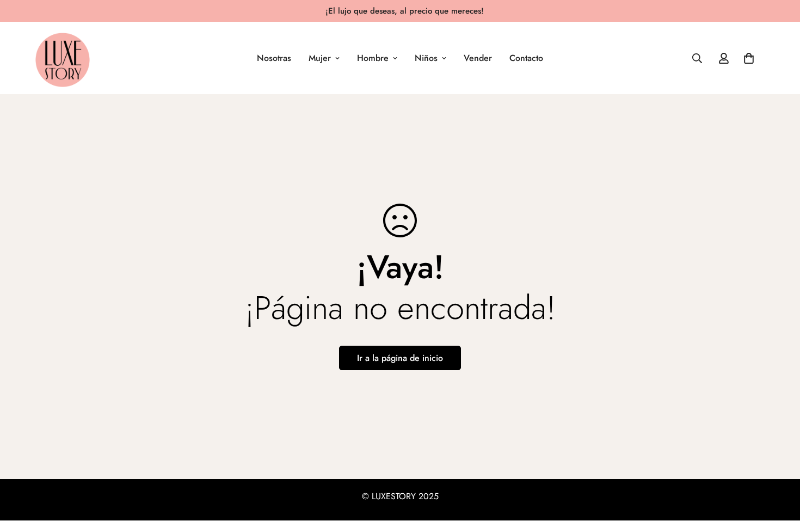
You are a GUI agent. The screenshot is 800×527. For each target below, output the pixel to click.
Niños (426, 58)
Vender (478, 58)
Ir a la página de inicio (400, 358)
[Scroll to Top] (778, 467)
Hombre (373, 58)
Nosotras (274, 58)
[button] (748, 58)
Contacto (526, 58)
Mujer (320, 58)
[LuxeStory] (62, 58)
